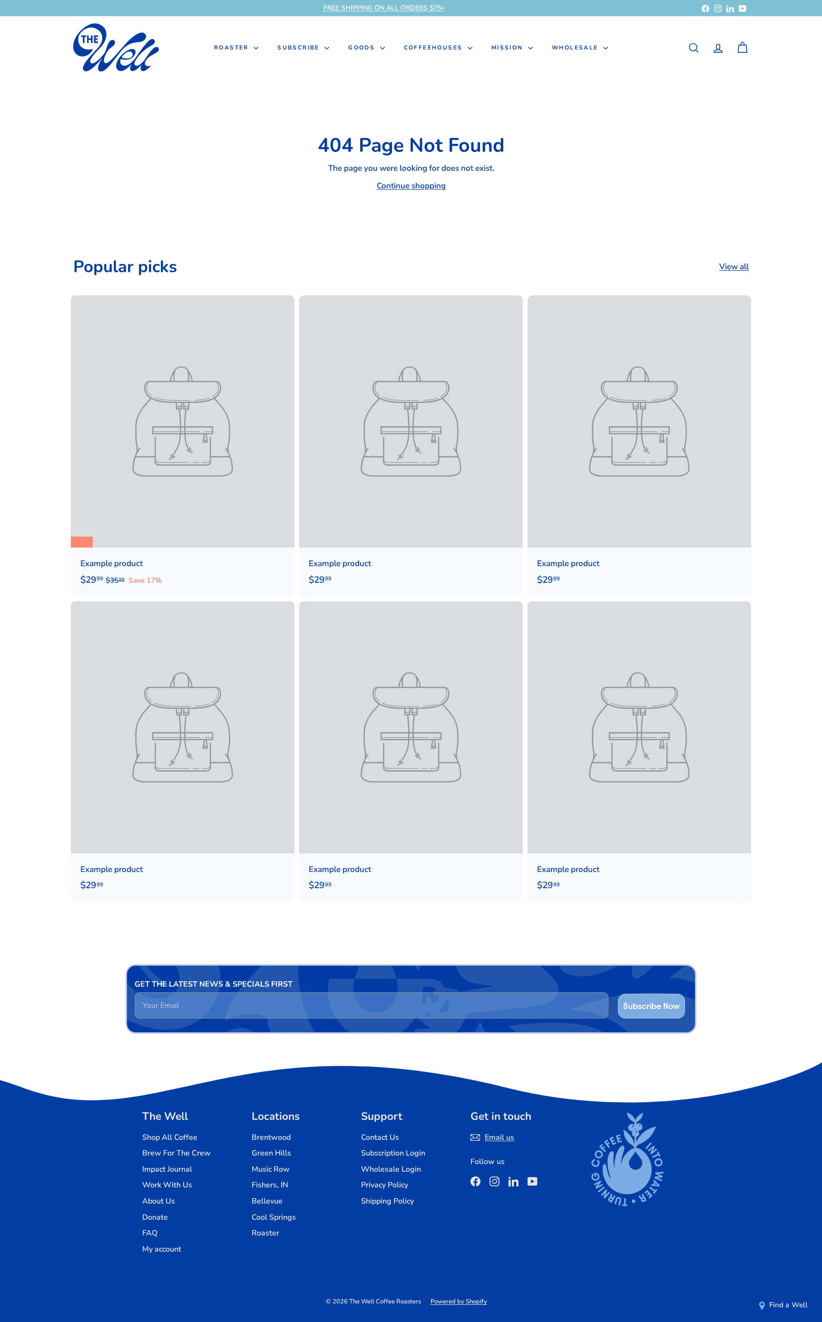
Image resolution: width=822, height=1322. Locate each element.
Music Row (271, 1169)
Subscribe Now (651, 1005)
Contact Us (380, 1137)
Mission (508, 47)
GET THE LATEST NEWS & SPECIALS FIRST (214, 984)
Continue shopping (411, 185)
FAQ (149, 1233)
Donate (155, 1217)
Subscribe (299, 47)
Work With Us (167, 1185)
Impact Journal (167, 1169)
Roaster (232, 47)
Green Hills (271, 1153)
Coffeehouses (434, 47)
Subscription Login (393, 1153)
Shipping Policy (387, 1201)
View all (734, 266)
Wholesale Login (391, 1169)
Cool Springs (274, 1217)
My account (161, 1249)
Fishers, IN (270, 1185)
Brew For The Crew (176, 1153)
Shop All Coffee (169, 1137)
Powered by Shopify (459, 1301)
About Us (158, 1201)
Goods (362, 47)
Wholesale (576, 47)
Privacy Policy (384, 1185)
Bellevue (267, 1201)
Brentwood (271, 1137)
